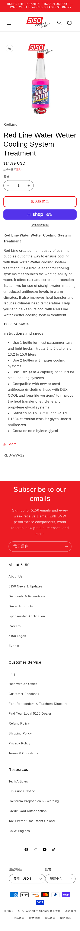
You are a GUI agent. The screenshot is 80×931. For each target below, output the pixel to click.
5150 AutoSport (25, 911)
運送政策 (50, 918)
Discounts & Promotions (27, 596)
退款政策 (70, 911)
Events (14, 646)
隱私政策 (19, 918)
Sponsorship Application (27, 616)
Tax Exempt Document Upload (32, 821)
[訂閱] (66, 546)
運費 (18, 169)
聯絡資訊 (65, 918)
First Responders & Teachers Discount (38, 703)
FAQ (12, 674)
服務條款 (34, 918)
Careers (15, 626)
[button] (9, 23)
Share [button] (12, 444)
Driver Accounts (21, 606)
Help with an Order (23, 684)
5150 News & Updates (25, 586)
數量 (6, 176)
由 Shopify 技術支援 (48, 911)
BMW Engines (19, 831)
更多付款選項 (40, 225)
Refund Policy (19, 723)
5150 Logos (17, 636)
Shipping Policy (20, 733)
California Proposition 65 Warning (34, 801)
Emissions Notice (22, 791)
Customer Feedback (24, 694)
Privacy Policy (20, 743)
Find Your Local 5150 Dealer (30, 713)
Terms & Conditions (23, 753)
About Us (16, 576)
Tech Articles (18, 781)
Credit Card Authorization (28, 811)
